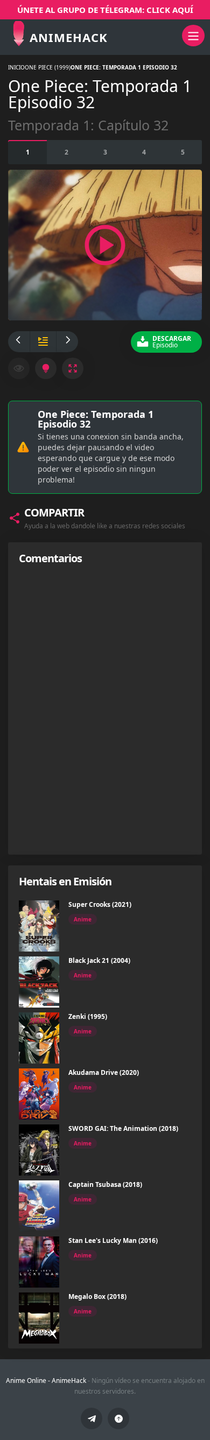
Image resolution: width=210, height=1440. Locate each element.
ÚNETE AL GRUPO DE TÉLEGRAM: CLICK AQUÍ (105, 9)
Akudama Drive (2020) (103, 1072)
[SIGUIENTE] (67, 341)
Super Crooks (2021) (99, 904)
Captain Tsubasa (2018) (105, 1184)
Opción (28, 152)
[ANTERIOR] (19, 341)
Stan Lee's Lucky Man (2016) (113, 1240)
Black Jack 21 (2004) (99, 960)
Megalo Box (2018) (97, 1296)
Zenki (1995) (87, 1016)
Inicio (16, 67)
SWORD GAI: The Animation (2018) (123, 1128)
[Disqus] (105, 709)
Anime (83, 919)
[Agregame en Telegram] (91, 1418)
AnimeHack (69, 1380)
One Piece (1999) (48, 67)
